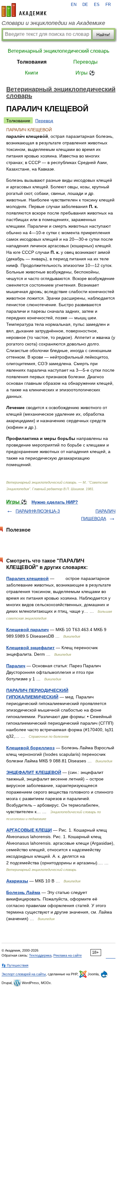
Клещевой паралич (27, 629)
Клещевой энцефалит (30, 647)
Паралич (15, 665)
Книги (31, 72)
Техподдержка (40, 955)
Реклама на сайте (67, 955)
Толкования (31, 62)
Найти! (103, 34)
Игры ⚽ (85, 72)
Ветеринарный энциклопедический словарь (58, 51)
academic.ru (24, 10)
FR (108, 4)
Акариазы (17, 880)
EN (73, 4)
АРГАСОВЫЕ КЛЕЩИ (29, 830)
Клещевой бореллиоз (30, 747)
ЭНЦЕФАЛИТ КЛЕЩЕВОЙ (33, 772)
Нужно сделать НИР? (55, 502)
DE (85, 4)
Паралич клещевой (27, 578)
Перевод (44, 120)
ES (97, 4)
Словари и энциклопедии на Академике (53, 23)
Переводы (85, 62)
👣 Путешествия (15, 965)
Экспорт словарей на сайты (24, 974)
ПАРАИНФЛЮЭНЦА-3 (38, 511)
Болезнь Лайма (23, 892)
